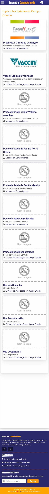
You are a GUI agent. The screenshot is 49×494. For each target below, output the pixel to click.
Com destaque (18, 466)
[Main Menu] (2, 2)
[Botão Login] (41, 2)
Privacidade (24, 489)
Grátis (28, 466)
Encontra (22, 2)
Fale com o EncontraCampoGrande (17, 462)
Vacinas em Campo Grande (17, 48)
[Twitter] (10, 449)
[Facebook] (4, 449)
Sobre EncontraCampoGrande (15, 459)
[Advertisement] (24, 401)
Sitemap (32, 489)
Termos (16, 489)
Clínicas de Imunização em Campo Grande (23, 84)
